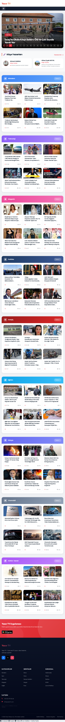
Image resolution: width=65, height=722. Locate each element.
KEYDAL (11, 705)
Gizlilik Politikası (40, 716)
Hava (25, 676)
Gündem (4, 672)
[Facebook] (3, 657)
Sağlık (3, 685)
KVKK (46, 682)
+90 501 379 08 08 (9, 698)
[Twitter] (8, 657)
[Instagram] (12, 657)
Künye (47, 676)
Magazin (4, 682)
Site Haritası (60, 716)
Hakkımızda (48, 672)
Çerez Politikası (49, 685)
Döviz (25, 672)
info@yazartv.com (9, 702)
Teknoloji (4, 679)
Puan (25, 685)
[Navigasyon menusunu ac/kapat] (3, 8)
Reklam (47, 679)
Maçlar (25, 682)
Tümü (57, 78)
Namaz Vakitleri (28, 679)
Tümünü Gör (58, 55)
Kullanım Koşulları (50, 716)
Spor (3, 676)
